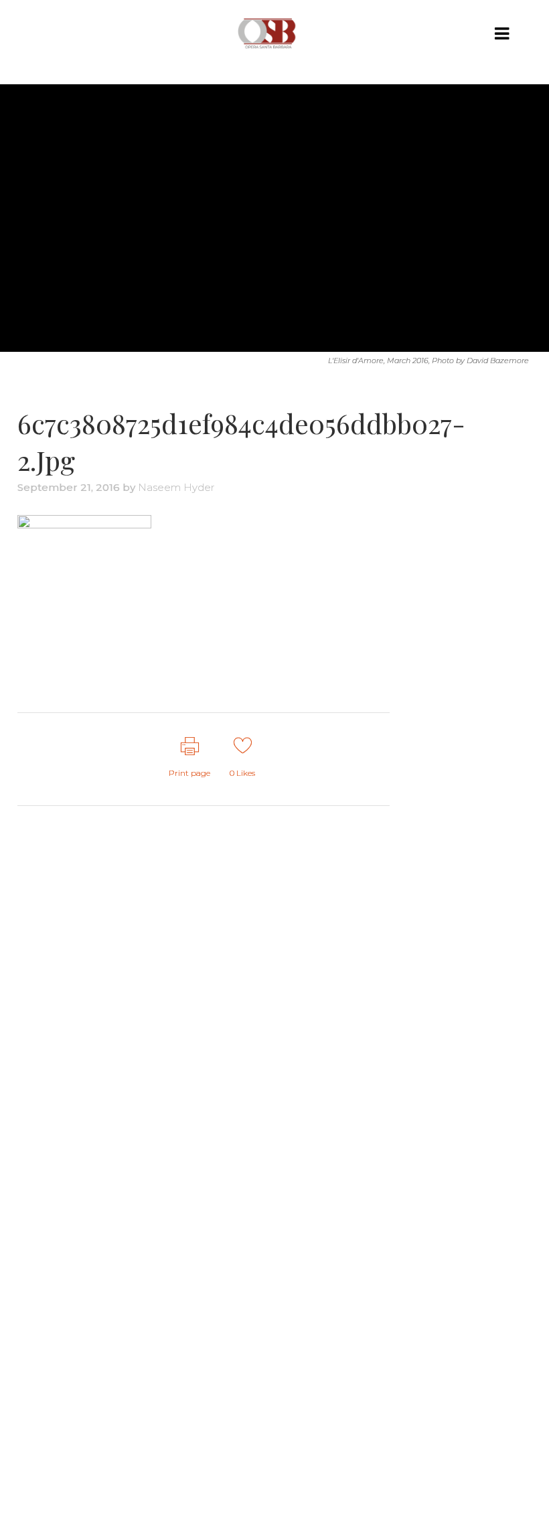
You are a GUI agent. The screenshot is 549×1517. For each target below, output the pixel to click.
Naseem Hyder (176, 487)
